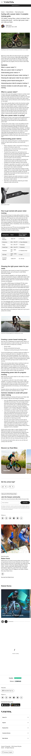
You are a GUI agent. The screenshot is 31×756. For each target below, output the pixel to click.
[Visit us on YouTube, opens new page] (10, 518)
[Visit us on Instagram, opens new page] (6, 518)
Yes (5, 486)
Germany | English (8, 752)
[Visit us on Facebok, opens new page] (2, 518)
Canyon (2, 12)
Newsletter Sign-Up (8, 690)
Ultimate (18, 283)
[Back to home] (9, 2)
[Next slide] (6, 621)
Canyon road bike (22, 275)
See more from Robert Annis (7, 577)
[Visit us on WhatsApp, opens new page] (21, 518)
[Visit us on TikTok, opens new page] (17, 518)
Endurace (9, 281)
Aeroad (25, 289)
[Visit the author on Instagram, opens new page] (2, 573)
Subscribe (25, 502)
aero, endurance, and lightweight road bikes (15, 307)
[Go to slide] (16, 621)
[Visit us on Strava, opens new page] (13, 518)
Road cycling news (19, 12)
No (12, 486)
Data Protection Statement (8, 509)
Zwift (6, 101)
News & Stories (9, 12)
